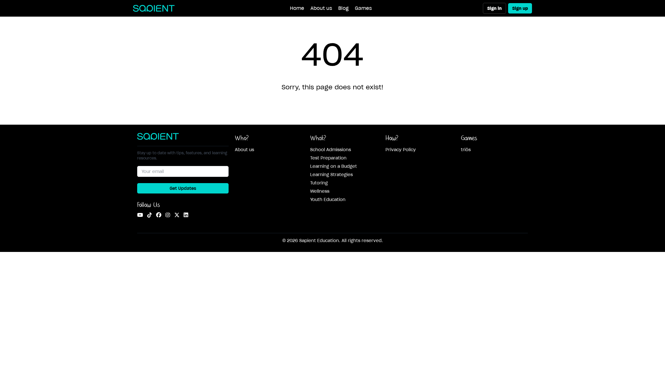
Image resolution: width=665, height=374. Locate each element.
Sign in (494, 8)
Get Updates (183, 188)
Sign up (520, 8)
